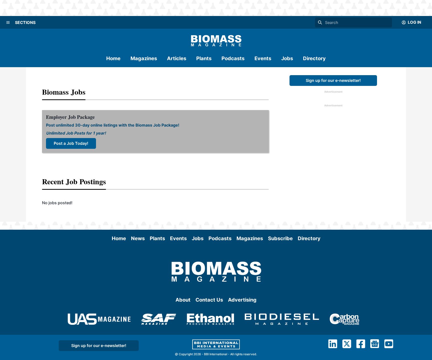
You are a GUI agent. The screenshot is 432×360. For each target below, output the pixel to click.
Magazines (143, 58)
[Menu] (8, 22)
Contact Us (209, 300)
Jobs (287, 58)
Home (113, 58)
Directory (314, 58)
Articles (176, 58)
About (183, 300)
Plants (204, 58)
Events (262, 58)
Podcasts (233, 58)
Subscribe (280, 238)
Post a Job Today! (71, 143)
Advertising (242, 300)
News (138, 238)
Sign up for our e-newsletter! (333, 80)
